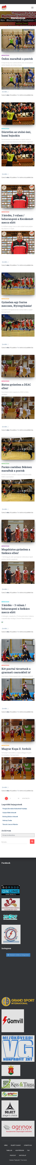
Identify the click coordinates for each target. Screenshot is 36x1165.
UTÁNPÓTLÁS (28, 1145)
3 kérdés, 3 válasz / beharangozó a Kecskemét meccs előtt (17, 219)
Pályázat (13, 1155)
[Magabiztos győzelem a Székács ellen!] (18, 531)
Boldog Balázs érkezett (10, 816)
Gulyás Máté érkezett (9, 812)
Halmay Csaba (7, 820)
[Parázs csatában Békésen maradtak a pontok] (18, 448)
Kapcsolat (22, 1155)
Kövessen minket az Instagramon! (19, 955)
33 (18, 798)
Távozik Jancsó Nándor (10, 824)
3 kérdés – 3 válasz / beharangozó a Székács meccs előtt (16, 608)
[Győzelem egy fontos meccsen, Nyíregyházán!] (18, 284)
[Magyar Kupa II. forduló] (18, 730)
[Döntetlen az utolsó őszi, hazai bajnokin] (18, 113)
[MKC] (5, 7)
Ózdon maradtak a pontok (17, 58)
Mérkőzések (5, 55)
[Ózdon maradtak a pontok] (18, 40)
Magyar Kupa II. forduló (16, 748)
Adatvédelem (19, 1150)
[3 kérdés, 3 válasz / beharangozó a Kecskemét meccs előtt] (18, 196)
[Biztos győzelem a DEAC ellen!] (18, 366)
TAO (28, 1150)
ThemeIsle (23, 1160)
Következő (25, 798)
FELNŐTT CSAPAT (16, 1145)
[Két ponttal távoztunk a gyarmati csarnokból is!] (18, 650)
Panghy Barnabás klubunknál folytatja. (14, 808)
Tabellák (9, 1150)
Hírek (6, 1145)
